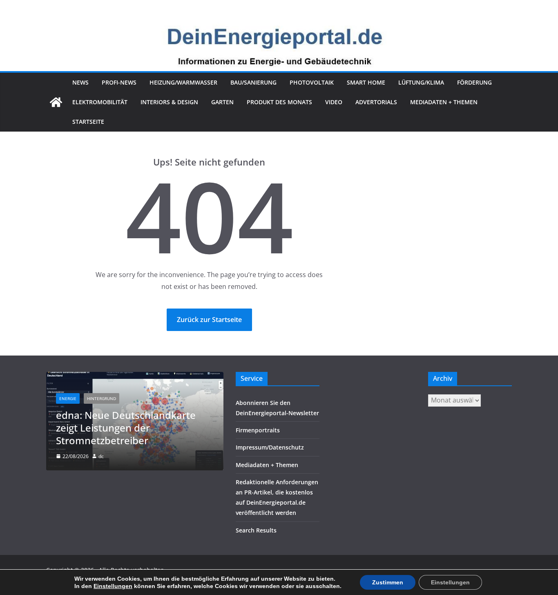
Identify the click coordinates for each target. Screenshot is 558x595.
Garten (222, 102)
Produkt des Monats (279, 102)
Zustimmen (387, 582)
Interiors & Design (169, 102)
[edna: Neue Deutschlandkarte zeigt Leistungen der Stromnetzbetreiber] (134, 377)
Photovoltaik (312, 82)
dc (101, 456)
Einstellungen (113, 586)
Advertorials (376, 102)
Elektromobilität (99, 102)
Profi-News (119, 82)
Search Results (256, 530)
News (80, 82)
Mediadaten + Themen (444, 102)
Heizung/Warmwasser (183, 82)
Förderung (474, 82)
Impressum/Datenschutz (270, 447)
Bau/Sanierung (253, 82)
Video (333, 102)
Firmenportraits (258, 430)
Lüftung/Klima (421, 82)
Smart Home (366, 82)
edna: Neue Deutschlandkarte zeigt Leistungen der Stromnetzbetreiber (126, 427)
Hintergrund (101, 398)
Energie (67, 398)
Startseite (88, 121)
